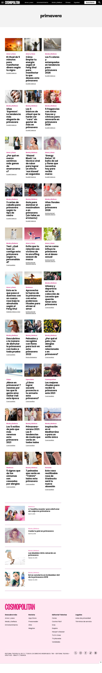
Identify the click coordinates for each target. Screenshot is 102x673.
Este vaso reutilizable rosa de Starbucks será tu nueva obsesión (51, 478)
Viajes (8, 379)
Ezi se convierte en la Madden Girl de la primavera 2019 (44, 576)
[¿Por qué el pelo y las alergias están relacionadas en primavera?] (52, 326)
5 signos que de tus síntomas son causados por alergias (13, 477)
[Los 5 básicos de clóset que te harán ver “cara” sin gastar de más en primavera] (33, 96)
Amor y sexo (29, 2)
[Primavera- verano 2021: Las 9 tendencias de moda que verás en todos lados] (33, 414)
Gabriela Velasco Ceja (13, 312)
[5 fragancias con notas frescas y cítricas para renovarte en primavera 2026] (52, 96)
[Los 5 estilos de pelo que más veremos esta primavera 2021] (13, 414)
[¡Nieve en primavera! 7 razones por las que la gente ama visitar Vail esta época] (13, 370)
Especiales (30, 379)
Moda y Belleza (57, 2)
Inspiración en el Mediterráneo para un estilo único (52, 432)
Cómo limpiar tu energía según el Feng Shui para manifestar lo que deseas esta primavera (32, 69)
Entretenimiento (42, 2)
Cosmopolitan (10, 265)
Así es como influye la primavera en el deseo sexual (51, 251)
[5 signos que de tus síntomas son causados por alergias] (13, 458)
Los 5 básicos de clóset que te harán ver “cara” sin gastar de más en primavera (33, 118)
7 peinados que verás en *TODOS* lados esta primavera (33, 476)
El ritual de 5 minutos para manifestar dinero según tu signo (13, 64)
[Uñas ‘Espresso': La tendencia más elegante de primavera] (13, 96)
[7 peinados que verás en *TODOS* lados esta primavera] (33, 458)
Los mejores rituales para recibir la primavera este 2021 (52, 388)
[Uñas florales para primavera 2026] (52, 189)
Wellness (29, 287)
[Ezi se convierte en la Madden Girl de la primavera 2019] (15, 579)
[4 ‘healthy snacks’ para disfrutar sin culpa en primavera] (15, 513)
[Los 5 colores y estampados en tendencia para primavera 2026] (52, 44)
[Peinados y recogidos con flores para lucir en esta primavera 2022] (33, 326)
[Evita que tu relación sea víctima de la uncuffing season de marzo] (33, 234)
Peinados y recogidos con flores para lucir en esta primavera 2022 (33, 346)
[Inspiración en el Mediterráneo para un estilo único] (52, 414)
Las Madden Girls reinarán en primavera (42, 554)
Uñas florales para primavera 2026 (52, 206)
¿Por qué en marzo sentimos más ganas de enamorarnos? (13, 163)
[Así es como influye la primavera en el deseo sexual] (52, 234)
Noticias (48, 467)
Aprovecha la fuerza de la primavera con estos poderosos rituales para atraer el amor (33, 299)
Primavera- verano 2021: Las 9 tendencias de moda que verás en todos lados (33, 434)
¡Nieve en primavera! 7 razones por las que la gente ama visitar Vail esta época (13, 390)
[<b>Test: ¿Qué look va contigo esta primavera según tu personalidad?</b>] (13, 234)
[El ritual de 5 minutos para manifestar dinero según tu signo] (13, 44)
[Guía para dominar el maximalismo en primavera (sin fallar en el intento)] (33, 189)
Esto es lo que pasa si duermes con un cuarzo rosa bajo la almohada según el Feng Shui (13, 299)
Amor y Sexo (11, 54)
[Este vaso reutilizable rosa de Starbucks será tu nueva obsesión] (52, 458)
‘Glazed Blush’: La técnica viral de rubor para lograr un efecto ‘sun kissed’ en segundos (33, 165)
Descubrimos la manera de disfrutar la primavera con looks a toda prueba (13, 345)
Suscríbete (90, 2)
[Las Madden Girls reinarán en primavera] (15, 557)
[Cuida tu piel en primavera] (15, 535)
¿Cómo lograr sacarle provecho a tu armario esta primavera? (32, 390)
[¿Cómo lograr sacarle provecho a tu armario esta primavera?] (33, 370)
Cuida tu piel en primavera (41, 531)
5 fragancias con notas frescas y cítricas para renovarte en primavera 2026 (52, 116)
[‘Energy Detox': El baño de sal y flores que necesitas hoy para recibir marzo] (52, 143)
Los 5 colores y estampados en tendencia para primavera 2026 (52, 65)
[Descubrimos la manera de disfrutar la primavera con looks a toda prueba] (13, 326)
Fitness (68, 2)
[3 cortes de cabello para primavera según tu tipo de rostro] (13, 189)
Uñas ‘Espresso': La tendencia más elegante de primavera (13, 115)
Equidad (76, 2)
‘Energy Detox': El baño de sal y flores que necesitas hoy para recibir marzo (51, 165)
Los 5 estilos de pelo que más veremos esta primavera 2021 (13, 434)
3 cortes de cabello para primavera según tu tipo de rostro (13, 209)
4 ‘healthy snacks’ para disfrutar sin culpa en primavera (43, 510)
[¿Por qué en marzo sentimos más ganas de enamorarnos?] (13, 143)
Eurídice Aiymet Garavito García (50, 213)
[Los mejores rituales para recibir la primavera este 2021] (52, 370)
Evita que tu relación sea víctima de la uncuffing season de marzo (32, 253)
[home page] (12, 2)
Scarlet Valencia (11, 73)
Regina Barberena (31, 357)
